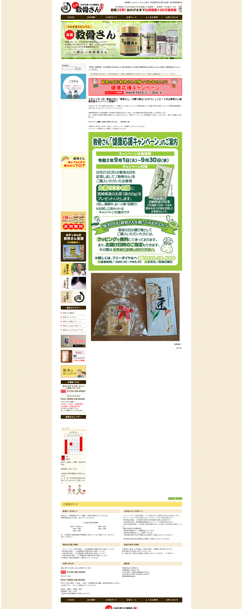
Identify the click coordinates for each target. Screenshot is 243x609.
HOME (91, 67)
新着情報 (98, 67)
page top (179, 348)
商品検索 (65, 65)
